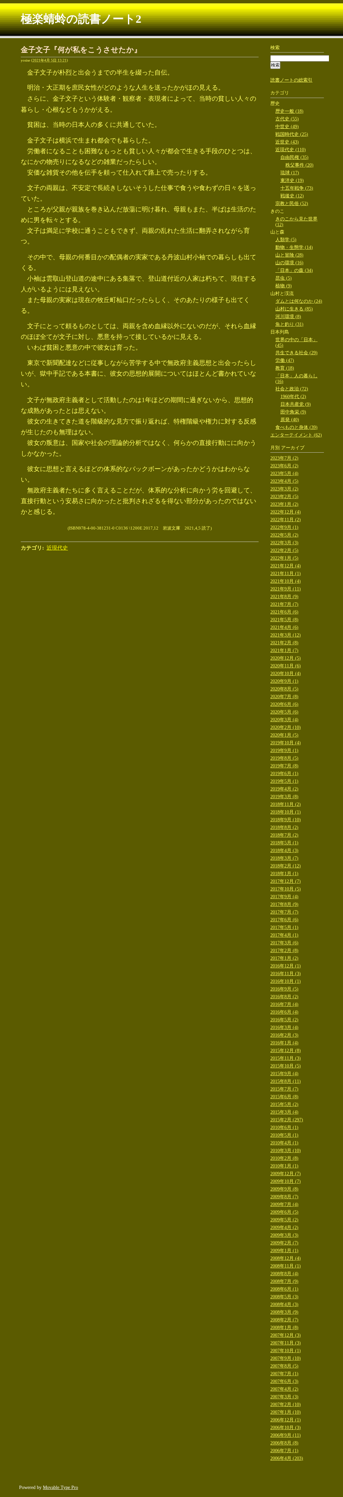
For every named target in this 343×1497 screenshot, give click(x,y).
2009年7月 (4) (284, 1204)
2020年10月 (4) (285, 673)
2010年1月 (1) (284, 1165)
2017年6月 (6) (284, 919)
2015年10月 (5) (285, 1065)
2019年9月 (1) (284, 750)
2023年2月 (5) (284, 496)
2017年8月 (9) (284, 904)
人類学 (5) (285, 239)
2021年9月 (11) (285, 588)
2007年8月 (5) (284, 1366)
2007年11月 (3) (285, 1342)
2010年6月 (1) (284, 1127)
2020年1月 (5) (284, 735)
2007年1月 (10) (285, 1412)
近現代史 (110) (290, 149)
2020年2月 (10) (285, 727)
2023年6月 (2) (284, 465)
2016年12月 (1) (285, 965)
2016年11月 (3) (285, 973)
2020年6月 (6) (284, 704)
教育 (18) (284, 368)
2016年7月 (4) (284, 1004)
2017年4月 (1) (284, 935)
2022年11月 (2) (285, 519)
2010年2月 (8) (284, 1158)
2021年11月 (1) (285, 573)
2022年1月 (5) (284, 558)
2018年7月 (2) (284, 835)
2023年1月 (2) (284, 504)
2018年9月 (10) (285, 819)
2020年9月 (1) (284, 681)
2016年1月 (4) (284, 1042)
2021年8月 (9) (284, 596)
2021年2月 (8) (284, 642)
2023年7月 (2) (284, 458)
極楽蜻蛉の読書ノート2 (81, 19)
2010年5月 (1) (284, 1135)
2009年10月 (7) (285, 1181)
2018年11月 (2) (285, 804)
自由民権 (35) (294, 157)
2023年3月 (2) (284, 488)
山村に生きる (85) (294, 308)
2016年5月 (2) (284, 1019)
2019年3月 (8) (284, 796)
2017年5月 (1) (284, 927)
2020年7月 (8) (284, 696)
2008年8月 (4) (284, 1273)
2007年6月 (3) (284, 1381)
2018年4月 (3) (284, 850)
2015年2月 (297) (286, 1119)
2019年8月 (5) (284, 758)
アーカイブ (292, 447)
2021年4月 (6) (284, 627)
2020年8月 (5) (284, 688)
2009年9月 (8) (284, 1189)
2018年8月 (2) (284, 827)
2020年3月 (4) (284, 719)
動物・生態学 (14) (294, 247)
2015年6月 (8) (284, 1096)
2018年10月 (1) (285, 812)
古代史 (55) (287, 118)
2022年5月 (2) (284, 535)
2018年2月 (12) (285, 865)
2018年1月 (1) (284, 873)
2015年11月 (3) (285, 1058)
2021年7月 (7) (284, 604)
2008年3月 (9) (284, 1312)
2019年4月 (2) (284, 788)
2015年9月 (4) (284, 1073)
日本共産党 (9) (295, 404)
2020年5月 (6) (284, 712)
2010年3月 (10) (285, 1150)
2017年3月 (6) (284, 942)
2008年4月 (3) (284, 1304)
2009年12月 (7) (285, 1173)
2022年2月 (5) (284, 550)
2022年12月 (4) (285, 511)
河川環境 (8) (288, 316)
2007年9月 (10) (285, 1358)
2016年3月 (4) (284, 1027)
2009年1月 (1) (284, 1250)
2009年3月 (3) (284, 1235)
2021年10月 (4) (285, 581)
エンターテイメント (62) (296, 435)
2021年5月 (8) (284, 619)
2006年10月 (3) (285, 1427)
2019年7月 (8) (284, 765)
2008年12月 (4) (285, 1258)
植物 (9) (283, 285)
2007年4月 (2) (284, 1389)
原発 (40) (289, 419)
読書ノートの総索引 (291, 80)
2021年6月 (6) (284, 612)
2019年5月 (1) (284, 781)
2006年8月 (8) (284, 1442)
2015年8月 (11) (285, 1081)
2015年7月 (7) (284, 1089)
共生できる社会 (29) (296, 352)
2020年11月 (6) (285, 665)
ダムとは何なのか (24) (298, 301)
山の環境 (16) (289, 262)
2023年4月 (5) (284, 481)
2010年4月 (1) (284, 1142)
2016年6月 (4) (284, 1012)
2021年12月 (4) (285, 565)
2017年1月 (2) (284, 958)
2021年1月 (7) (284, 650)
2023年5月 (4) (284, 473)
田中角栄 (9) (293, 411)
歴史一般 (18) (289, 111)
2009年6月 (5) (284, 1212)
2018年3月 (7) (284, 858)
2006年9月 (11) (285, 1435)
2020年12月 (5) (285, 658)
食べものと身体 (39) (296, 427)
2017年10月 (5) (285, 889)
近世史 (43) (287, 142)
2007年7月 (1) (284, 1373)
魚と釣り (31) (289, 324)
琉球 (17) (289, 172)
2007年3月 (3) (284, 1396)
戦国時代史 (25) (291, 134)
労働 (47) (284, 360)
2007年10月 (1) (285, 1350)
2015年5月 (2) (284, 1104)
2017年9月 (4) (284, 896)
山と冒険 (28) (289, 255)
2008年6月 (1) (284, 1289)
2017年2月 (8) (284, 950)
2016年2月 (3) (284, 1035)
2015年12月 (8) (285, 1050)
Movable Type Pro (60, 1487)
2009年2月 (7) (284, 1242)
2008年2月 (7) (284, 1319)
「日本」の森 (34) (294, 270)
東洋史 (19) (292, 180)
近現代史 (57, 548)
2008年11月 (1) (285, 1266)
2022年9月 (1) (284, 527)
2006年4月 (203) (286, 1458)
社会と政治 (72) (291, 388)
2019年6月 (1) (284, 773)
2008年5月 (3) (284, 1296)
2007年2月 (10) (285, 1404)
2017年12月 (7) (285, 881)
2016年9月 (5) (284, 989)
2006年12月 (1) (285, 1419)
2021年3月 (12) (285, 635)
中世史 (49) (287, 126)
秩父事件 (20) (299, 165)
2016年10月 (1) (285, 981)
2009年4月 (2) (284, 1227)
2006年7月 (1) (284, 1450)
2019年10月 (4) (285, 742)
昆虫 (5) (283, 278)
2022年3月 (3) (284, 542)
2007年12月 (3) (285, 1335)
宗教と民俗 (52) (291, 203)
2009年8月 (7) (284, 1196)
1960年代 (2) (293, 396)
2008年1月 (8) (284, 1327)
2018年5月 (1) (284, 842)
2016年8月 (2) (284, 996)
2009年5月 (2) (284, 1219)
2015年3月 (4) (284, 1112)
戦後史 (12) (292, 195)
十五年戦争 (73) (296, 188)
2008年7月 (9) (284, 1281)
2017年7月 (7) (284, 912)
